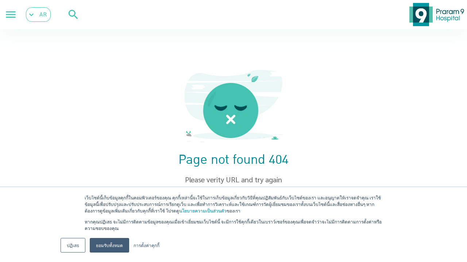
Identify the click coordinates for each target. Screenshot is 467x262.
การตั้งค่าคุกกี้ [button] (146, 245)
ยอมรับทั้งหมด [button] (109, 245)
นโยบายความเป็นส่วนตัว (203, 210)
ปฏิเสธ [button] (73, 245)
